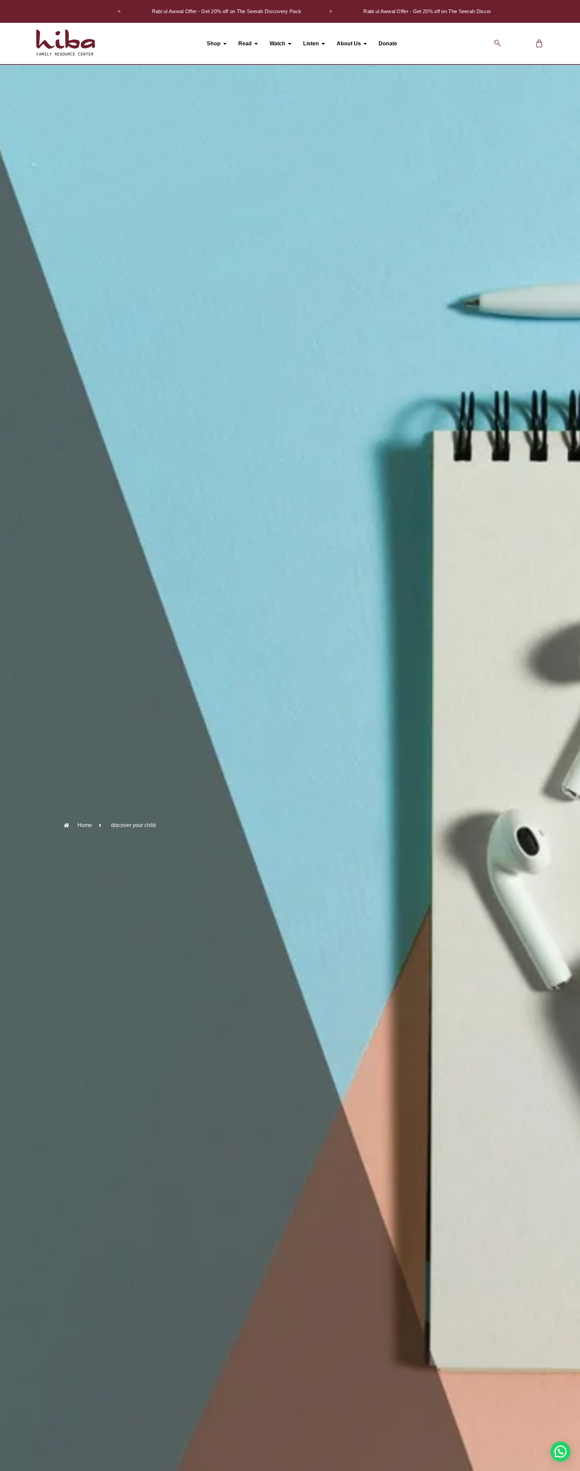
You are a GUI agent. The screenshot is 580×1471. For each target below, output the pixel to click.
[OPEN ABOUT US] (365, 44)
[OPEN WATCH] (289, 44)
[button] (497, 43)
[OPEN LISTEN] (323, 44)
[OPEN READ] (256, 44)
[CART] (539, 43)
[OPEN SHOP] (225, 44)
